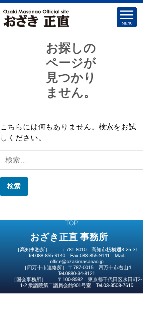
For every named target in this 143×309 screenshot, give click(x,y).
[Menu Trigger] (127, 17)
